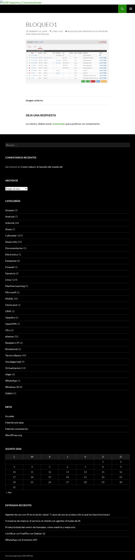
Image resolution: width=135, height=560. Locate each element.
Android (9, 216)
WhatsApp (11, 380)
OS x (7, 330)
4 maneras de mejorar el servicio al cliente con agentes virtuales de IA (43, 520)
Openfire (10, 317)
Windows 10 (12, 386)
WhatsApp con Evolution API (21, 539)
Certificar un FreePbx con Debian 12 (25, 533)
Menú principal (131, 9)
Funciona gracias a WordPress (19, 555)
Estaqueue (11, 260)
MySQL (9, 298)
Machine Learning (15, 285)
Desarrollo (11, 241)
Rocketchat (11, 349)
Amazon (9, 210)
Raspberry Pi (12, 342)
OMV (8, 311)
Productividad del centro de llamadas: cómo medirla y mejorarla (40, 527)
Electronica (11, 254)
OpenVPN (11, 323)
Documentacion (14, 248)
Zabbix (9, 393)
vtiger (8, 374)
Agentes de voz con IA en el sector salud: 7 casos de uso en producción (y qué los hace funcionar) (57, 514)
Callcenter (11, 235)
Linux (8, 279)
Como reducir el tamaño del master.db (42, 166)
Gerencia (10, 273)
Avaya (8, 229)
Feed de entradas (14, 422)
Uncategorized (13, 361)
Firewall (9, 267)
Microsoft (10, 292)
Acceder (9, 416)
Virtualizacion (13, 367)
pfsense (9, 336)
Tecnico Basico (13, 355)
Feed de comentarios (16, 428)
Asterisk (9, 222)
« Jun (9, 492)
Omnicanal (11, 304)
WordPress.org (13, 435)
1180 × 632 (57, 31)
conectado (58, 123)
